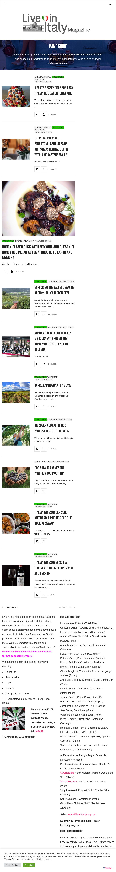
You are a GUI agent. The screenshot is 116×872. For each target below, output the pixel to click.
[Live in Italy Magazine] (58, 23)
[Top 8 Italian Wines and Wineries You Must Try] (16, 477)
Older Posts (11, 607)
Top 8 (37, 462)
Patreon (39, 731)
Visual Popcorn (68, 781)
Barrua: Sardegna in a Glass (52, 385)
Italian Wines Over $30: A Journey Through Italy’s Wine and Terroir (54, 568)
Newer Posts (65, 607)
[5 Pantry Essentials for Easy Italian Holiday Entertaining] (16, 96)
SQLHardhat (67, 773)
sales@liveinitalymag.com (82, 814)
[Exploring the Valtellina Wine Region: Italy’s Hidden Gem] (16, 298)
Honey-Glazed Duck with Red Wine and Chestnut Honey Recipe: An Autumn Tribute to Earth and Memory (38, 252)
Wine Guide (40, 79)
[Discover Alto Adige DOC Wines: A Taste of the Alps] (16, 435)
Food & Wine (58, 77)
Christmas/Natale (43, 77)
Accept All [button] (29, 865)
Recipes (18, 241)
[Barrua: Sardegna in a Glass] (16, 392)
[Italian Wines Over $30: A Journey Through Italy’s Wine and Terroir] (16, 575)
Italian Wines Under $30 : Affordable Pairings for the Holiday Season (53, 518)
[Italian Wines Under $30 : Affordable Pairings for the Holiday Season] (16, 523)
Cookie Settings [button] (12, 865)
